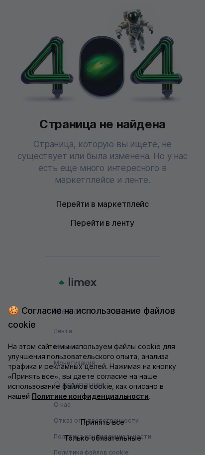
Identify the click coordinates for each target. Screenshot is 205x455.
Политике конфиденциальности (90, 396)
